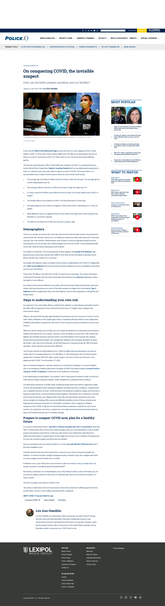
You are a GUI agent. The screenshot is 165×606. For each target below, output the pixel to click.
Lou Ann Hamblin (50, 88)
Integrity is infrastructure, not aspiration (120, 205)
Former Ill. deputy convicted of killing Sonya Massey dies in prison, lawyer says (127, 137)
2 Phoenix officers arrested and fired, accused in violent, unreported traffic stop (127, 145)
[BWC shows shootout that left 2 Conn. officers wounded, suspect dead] (137, 192)
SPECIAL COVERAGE (149, 38)
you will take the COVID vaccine (79, 444)
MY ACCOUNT (142, 30)
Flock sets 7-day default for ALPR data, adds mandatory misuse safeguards (127, 160)
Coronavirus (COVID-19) (30, 65)
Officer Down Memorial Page (45, 151)
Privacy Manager (118, 548)
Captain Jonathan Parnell (59, 168)
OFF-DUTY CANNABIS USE (110, 47)
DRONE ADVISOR (129, 47)
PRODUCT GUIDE (65, 38)
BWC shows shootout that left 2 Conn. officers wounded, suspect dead (120, 193)
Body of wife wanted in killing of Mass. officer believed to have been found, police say (128, 128)
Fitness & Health (49, 500)
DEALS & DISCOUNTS (119, 38)
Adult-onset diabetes (35, 266)
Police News (62, 500)
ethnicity (79, 277)
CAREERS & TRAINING (85, 38)
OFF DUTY (102, 38)
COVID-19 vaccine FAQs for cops (40, 496)
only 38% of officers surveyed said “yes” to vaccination (70, 427)
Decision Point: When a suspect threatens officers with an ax (120, 231)
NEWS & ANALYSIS (47, 38)
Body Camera (115, 177)
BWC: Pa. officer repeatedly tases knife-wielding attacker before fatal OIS (127, 153)
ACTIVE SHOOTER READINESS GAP (33, 47)
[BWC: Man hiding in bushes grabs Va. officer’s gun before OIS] (137, 179)
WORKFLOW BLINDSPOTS (88, 47)
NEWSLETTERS (132, 30)
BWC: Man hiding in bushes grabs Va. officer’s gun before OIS (121, 181)
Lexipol (36, 598)
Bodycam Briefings (117, 228)
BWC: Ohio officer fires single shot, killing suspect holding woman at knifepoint (120, 218)
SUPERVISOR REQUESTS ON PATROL (62, 47)
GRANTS (132, 38)
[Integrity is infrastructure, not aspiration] (137, 204)
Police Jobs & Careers (118, 203)
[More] (56, 38)
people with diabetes (83, 252)
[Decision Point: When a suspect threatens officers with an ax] (137, 229)
